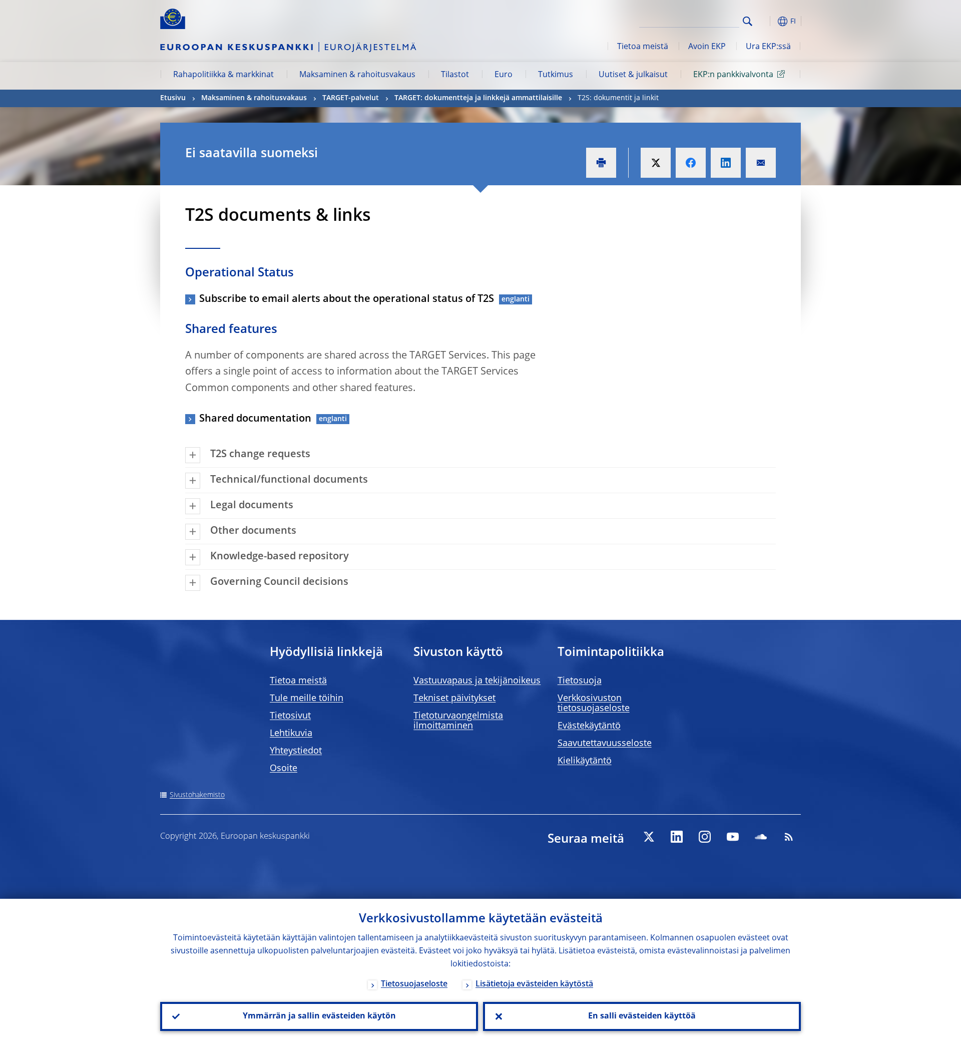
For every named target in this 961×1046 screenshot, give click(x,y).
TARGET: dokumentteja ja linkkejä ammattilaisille (478, 98)
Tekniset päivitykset (454, 698)
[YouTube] (733, 837)
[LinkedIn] (677, 837)
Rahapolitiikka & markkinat (223, 75)
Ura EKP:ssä (768, 47)
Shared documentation (255, 419)
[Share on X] (656, 163)
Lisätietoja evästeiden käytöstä (534, 984)
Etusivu (173, 98)
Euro (504, 75)
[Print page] (601, 163)
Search (747, 21)
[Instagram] (705, 837)
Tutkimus (555, 75)
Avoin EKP (707, 47)
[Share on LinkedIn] (726, 163)
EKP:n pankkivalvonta (733, 75)
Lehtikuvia (291, 733)
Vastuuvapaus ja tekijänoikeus (477, 680)
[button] (766, 21)
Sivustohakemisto (197, 795)
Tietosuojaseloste (414, 984)
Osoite (283, 768)
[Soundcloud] (761, 837)
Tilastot (455, 75)
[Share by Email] (761, 163)
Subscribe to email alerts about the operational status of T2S (346, 299)
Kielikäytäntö (585, 761)
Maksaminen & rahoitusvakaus (357, 75)
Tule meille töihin (306, 698)
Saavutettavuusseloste (605, 743)
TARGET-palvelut (350, 98)
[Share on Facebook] (691, 163)
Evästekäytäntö (589, 726)
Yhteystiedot (296, 751)
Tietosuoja (580, 680)
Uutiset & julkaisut (633, 75)
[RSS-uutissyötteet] (789, 837)
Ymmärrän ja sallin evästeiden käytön (319, 1016)
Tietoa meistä (642, 47)
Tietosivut (290, 716)
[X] (649, 837)
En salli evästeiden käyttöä (642, 1016)
